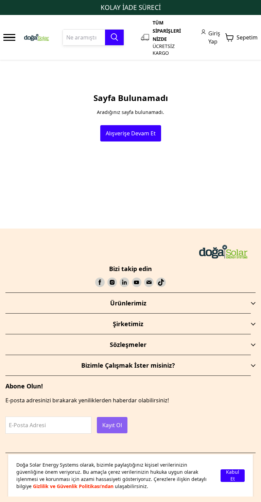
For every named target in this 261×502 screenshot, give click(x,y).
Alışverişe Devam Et (131, 133)
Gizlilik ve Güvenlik (56, 486)
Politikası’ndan (96, 486)
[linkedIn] (124, 282)
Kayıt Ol (112, 425)
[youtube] (136, 282)
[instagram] (112, 282)
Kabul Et (232, 475)
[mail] (149, 282)
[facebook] (100, 282)
